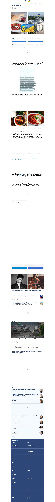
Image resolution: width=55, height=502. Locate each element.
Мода (28, 498)
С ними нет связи (14, 341)
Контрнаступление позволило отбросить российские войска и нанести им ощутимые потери (25, 347)
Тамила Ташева (14, 428)
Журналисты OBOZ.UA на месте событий (33, 446)
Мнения (13, 387)
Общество (22, 7)
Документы (29, 445)
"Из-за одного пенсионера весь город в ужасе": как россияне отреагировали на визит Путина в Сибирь (23, 296)
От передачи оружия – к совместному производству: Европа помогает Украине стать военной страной (25, 421)
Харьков (29, 457)
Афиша (13, 497)
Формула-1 (13, 466)
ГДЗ (12, 470)
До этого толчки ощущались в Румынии (17, 353)
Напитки (29, 483)
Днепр (28, 458)
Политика (29, 449)
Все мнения (13, 436)
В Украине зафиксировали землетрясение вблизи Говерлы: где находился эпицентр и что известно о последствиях (27, 352)
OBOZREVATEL (19, 183)
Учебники (29, 470)
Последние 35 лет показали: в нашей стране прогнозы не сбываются (23, 389)
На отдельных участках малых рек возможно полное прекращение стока (22, 304)
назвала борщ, (22, 186)
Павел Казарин (14, 390)
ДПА (28, 471)
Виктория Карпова (14, 433)
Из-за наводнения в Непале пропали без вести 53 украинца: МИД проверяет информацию (26, 339)
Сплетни (29, 497)
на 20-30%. (25, 174)
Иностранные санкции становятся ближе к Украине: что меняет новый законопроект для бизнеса (24, 432)
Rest (12, 385)
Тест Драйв (13, 478)
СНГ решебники (14, 474)
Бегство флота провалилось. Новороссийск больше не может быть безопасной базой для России (25, 426)
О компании (13, 442)
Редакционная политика (15, 202)
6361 (38, 45)
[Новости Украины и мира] (13, 271)
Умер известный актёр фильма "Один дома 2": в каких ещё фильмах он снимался (27, 290)
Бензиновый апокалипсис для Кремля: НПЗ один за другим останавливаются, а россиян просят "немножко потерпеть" (25, 395)
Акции (12, 479)
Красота (13, 498)
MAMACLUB (29, 493)
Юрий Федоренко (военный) (16, 396)
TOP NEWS (14, 321)
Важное (13, 272)
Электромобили (30, 478)
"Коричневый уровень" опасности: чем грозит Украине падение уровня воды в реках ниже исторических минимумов (25, 303)
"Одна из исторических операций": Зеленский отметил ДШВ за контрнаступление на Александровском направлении (27, 346)
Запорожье (13, 458)
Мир (12, 451)
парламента (36, 64)
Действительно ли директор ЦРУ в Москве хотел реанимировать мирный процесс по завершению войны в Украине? (24, 416)
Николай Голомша (14, 423)
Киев (12, 457)
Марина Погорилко (17, 7)
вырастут (21, 174)
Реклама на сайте (14, 445)
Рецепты (13, 483)
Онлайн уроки (13, 471)
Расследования (30, 451)
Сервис (28, 479)
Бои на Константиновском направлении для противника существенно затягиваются (23, 400)
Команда (29, 442)
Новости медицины (14, 493)
